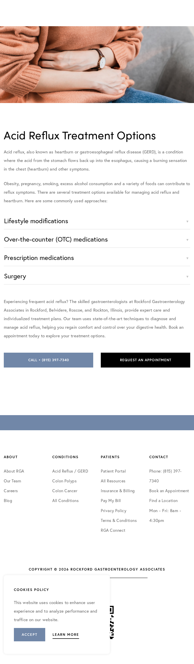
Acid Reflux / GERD (70, 471)
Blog (8, 500)
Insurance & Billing (118, 490)
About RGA (14, 471)
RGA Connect (113, 530)
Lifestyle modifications (36, 220)
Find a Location (163, 500)
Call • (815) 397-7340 (48, 360)
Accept (29, 634)
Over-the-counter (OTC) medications (56, 239)
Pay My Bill (111, 500)
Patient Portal (113, 471)
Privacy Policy (113, 510)
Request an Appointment (145, 360)
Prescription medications (39, 257)
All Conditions (65, 500)
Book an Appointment (169, 490)
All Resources (113, 480)
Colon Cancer (64, 490)
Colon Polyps (64, 480)
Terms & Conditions (119, 520)
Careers (11, 490)
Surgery (15, 276)
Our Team (12, 480)
